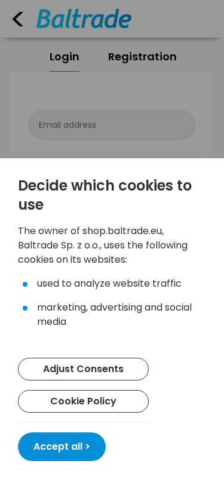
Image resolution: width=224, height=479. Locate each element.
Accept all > (61, 446)
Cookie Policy (83, 401)
